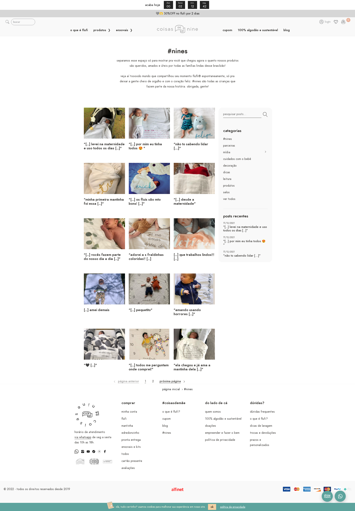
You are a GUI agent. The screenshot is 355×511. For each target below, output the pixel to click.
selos (226, 192)
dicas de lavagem (261, 425)
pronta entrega (131, 439)
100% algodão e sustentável (258, 30)
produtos (100, 30)
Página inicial (171, 389)
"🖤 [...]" (90, 365)
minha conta (129, 411)
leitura (227, 178)
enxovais (122, 30)
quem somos (213, 411)
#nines (227, 138)
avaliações (128, 468)
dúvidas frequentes (262, 411)
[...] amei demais (96, 310)
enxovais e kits (131, 446)
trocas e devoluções (263, 432)
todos (125, 453)
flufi (124, 418)
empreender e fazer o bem (222, 432)
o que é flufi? (171, 411)
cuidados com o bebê (237, 158)
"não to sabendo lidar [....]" (242, 255)
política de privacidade (220, 439)
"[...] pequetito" (140, 310)
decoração (230, 165)
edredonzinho (130, 432)
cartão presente (131, 460)
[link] (343, 21)
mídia (226, 152)
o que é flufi (79, 30)
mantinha (127, 425)
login (328, 22)
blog (286, 30)
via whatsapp (83, 437)
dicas (226, 172)
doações (210, 425)
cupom (227, 30)
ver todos (229, 199)
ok (212, 506)
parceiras (229, 145)
